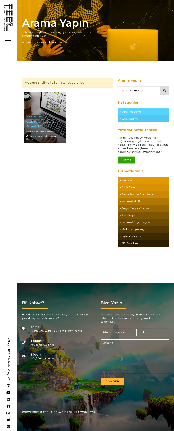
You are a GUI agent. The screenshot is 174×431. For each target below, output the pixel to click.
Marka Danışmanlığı (133, 229)
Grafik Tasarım (130, 187)
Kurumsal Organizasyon (136, 222)
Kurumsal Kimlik (131, 201)
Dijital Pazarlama (131, 111)
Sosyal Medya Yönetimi (135, 208)
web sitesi (50, 132)
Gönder (112, 381)
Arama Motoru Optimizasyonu (140, 194)
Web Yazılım (129, 180)
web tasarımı (33, 132)
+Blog (8, 342)
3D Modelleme (130, 243)
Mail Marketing (130, 257)
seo (42, 132)
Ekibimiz (126, 159)
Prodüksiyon (129, 215)
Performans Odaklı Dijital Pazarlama (143, 250)
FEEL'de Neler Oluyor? (8, 364)
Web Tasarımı (35, 117)
